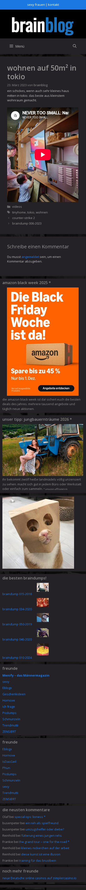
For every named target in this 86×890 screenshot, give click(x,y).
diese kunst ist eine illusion (40, 854)
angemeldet (30, 257)
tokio (30, 212)
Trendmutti (10, 725)
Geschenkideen (14, 694)
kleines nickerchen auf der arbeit (45, 848)
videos (17, 206)
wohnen (42, 212)
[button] (74, 46)
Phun (6, 768)
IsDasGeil (9, 761)
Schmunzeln (11, 719)
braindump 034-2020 (17, 609)
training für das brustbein (37, 860)
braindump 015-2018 (17, 594)
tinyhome (19, 212)
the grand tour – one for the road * (44, 842)
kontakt (53, 4)
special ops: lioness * (30, 817)
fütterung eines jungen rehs (41, 835)
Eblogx (7, 688)
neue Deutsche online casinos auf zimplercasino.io (39, 878)
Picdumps (9, 713)
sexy (5, 681)
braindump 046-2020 (17, 639)
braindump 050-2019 (17, 624)
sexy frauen (36, 4)
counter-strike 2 (23, 218)
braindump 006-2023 (27, 223)
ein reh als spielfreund (42, 823)
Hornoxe (8, 700)
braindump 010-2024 (17, 657)
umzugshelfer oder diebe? (45, 829)
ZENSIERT (9, 731)
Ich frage (8, 706)
